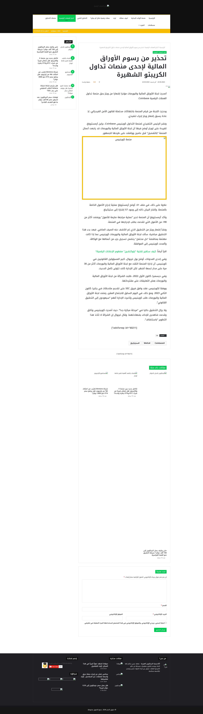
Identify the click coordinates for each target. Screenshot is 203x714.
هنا (157, 335)
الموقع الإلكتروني (116, 614)
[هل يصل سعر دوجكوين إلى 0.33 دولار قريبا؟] (116, 688)
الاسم (164, 605)
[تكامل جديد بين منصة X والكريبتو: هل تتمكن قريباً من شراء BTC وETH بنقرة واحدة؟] (124, 379)
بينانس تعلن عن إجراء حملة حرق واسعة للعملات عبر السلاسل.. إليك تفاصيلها (94, 677)
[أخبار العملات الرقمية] (101, 6)
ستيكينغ (134, 343)
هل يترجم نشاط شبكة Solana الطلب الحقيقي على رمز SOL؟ (49, 88)
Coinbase (159, 343)
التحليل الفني (82, 18)
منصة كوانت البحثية (138, 18)
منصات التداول (50, 18)
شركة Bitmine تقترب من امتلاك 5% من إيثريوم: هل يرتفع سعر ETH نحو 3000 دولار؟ (95, 391)
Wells (146, 343)
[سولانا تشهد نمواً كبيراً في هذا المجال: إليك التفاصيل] (116, 667)
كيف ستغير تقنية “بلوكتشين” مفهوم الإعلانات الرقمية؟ (126, 251)
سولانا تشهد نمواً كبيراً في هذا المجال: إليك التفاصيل (95, 665)
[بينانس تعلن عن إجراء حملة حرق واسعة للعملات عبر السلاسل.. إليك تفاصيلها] (116, 677)
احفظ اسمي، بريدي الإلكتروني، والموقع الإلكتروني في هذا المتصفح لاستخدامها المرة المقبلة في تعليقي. (124, 623)
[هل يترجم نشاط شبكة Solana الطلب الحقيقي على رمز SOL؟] (66, 89)
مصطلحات (151, 25)
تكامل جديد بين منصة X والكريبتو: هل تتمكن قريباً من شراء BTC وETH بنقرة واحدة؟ (125, 391)
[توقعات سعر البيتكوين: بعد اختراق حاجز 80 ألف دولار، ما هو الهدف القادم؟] (66, 100)
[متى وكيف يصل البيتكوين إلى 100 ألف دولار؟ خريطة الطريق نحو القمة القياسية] (154, 460)
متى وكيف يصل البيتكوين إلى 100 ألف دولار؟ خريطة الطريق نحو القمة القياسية (155, 553)
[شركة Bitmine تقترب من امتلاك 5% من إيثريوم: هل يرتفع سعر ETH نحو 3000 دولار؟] (95, 379)
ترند (114, 18)
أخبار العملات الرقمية (66, 18)
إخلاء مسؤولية (55, 30)
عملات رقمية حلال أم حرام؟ (100, 18)
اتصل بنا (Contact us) (41, 30)
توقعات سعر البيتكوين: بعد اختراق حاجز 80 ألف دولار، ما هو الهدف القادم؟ (47, 100)
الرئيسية (152, 18)
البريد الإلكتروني (160, 614)
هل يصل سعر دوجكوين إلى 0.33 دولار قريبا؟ (95, 687)
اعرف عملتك (123, 18)
